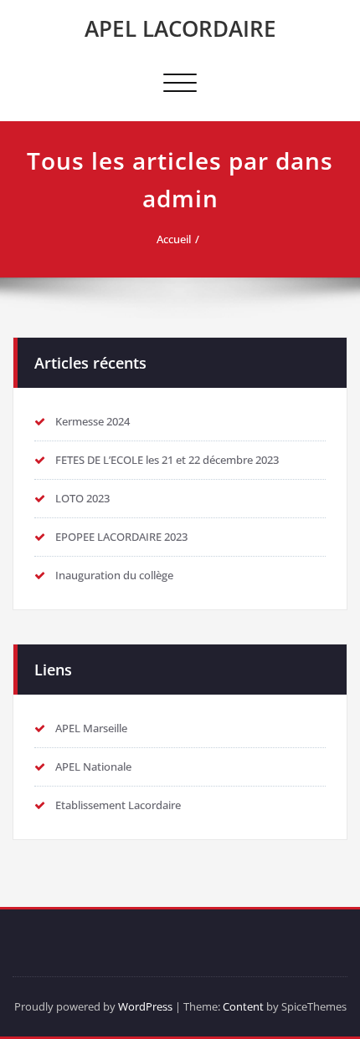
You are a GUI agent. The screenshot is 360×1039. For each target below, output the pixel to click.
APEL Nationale (93, 766)
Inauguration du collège (114, 575)
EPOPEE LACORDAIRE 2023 (121, 536)
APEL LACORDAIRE (180, 28)
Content (243, 1006)
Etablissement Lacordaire (118, 804)
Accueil (174, 239)
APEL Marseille (91, 728)
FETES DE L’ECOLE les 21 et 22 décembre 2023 (167, 459)
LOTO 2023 (82, 498)
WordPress (145, 1006)
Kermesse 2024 (92, 421)
